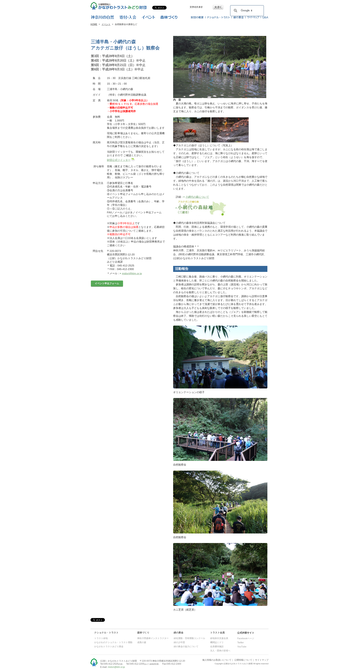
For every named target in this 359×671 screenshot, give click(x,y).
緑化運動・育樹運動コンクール (189, 638)
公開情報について (243, 660)
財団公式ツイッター (119, 159)
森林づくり (143, 632)
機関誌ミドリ (217, 642)
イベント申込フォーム (107, 283)
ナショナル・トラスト (106, 632)
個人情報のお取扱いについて (216, 660)
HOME (93, 24)
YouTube (241, 646)
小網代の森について (197, 196)
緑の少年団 (179, 642)
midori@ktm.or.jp (132, 273)
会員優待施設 (217, 646)
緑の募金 (178, 632)
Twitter (240, 642)
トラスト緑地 (101, 638)
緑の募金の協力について (186, 646)
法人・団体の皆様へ (220, 650)
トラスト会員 (217, 632)
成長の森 (141, 642)
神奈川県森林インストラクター (153, 638)
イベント (106, 24)
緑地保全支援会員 (219, 638)
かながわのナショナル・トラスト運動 (113, 642)
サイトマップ (262, 660)
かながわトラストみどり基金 (108, 646)
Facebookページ (245, 638)
